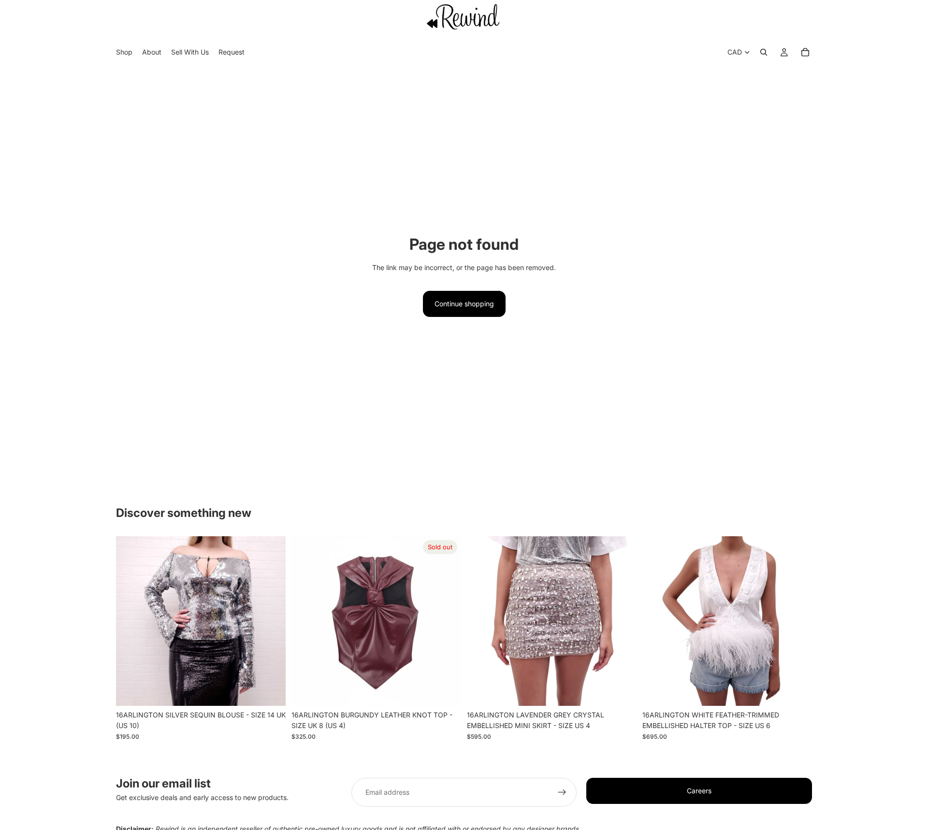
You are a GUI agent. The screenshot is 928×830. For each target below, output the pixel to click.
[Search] (763, 52)
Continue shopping (464, 304)
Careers (699, 791)
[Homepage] (464, 16)
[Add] (270, 691)
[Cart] (805, 52)
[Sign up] (562, 792)
